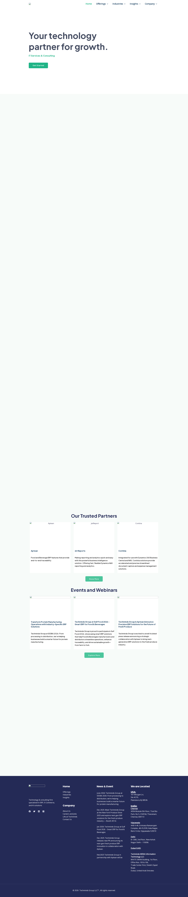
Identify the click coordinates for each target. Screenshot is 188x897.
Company (150, 3)
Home (89, 3)
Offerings (101, 3)
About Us (66, 811)
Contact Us (67, 819)
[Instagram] (43, 811)
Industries (117, 3)
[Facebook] (30, 811)
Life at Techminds (70, 817)
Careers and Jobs (70, 814)
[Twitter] (34, 811)
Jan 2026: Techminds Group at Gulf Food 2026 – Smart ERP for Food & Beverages (111, 829)
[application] (107, 3)
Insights (134, 3)
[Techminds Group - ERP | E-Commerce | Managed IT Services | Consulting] (30, 3)
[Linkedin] (39, 811)
